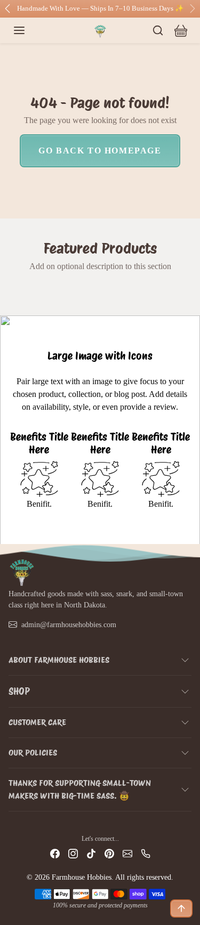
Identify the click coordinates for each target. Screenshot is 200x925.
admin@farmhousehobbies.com (68, 625)
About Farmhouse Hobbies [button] (59, 660)
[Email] (127, 853)
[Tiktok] (91, 853)
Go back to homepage (99, 150)
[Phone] (146, 853)
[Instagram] (73, 853)
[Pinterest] (109, 853)
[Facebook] (55, 853)
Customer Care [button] (37, 722)
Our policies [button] (33, 753)
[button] (29, 30)
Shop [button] (19, 691)
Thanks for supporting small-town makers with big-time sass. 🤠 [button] (80, 789)
